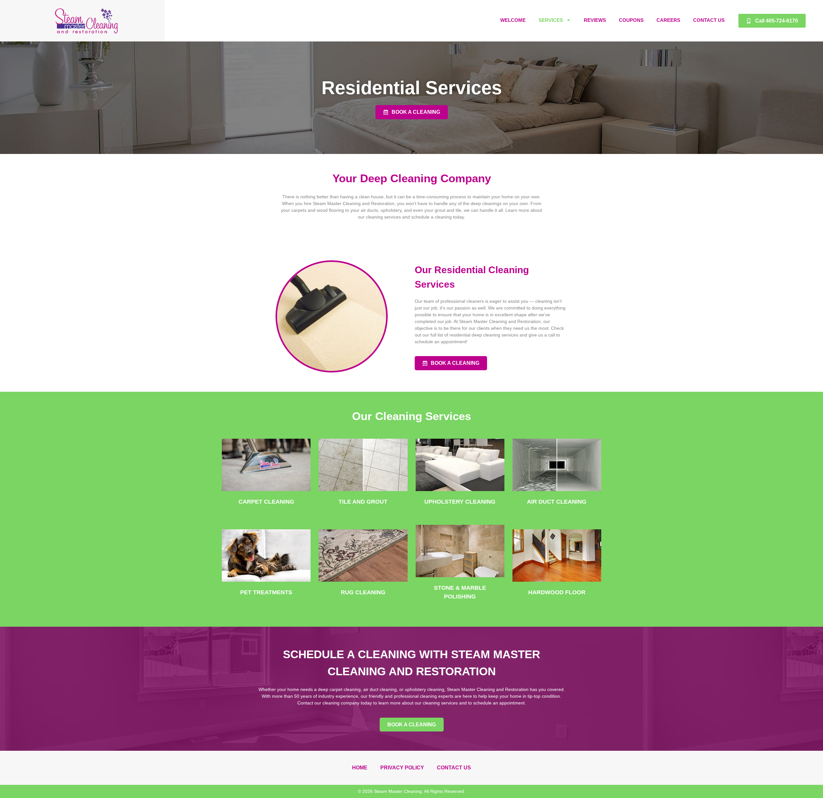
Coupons (631, 20)
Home (359, 767)
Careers (668, 20)
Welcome (513, 20)
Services (550, 20)
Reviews (595, 20)
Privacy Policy (402, 767)
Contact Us (709, 20)
